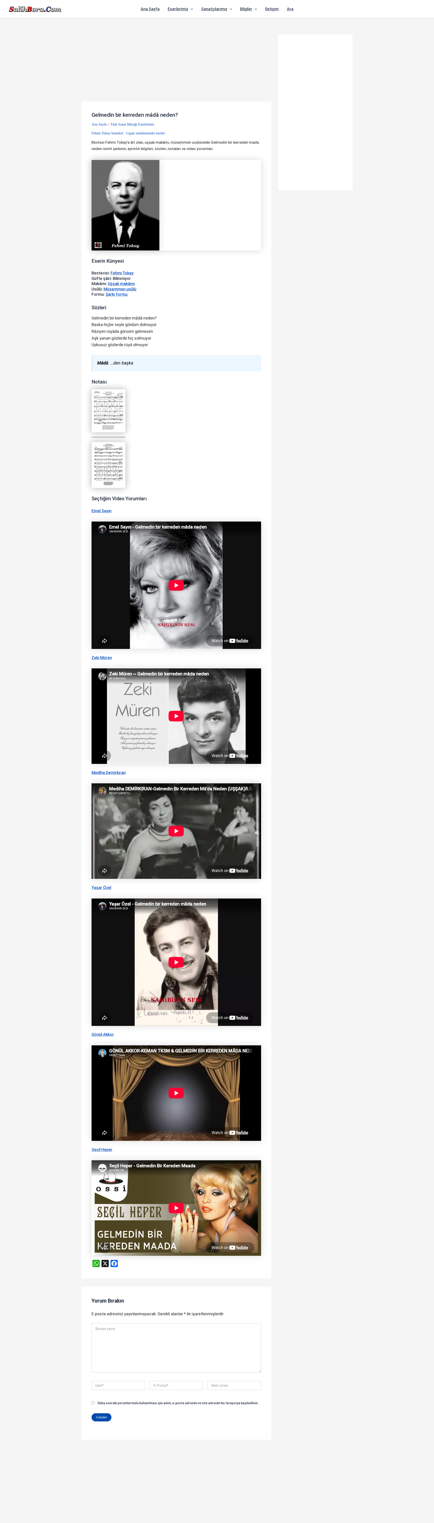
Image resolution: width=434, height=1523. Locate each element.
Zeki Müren (102, 657)
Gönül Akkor (103, 1034)
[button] (190, 9)
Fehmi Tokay (122, 273)
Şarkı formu (116, 294)
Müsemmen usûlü (120, 289)
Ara (290, 9)
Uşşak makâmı (121, 283)
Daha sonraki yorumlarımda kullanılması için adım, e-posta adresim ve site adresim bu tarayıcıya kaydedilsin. (178, 1403)
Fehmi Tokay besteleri (107, 133)
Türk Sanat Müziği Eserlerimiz (132, 124)
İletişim (272, 9)
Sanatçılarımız (214, 9)
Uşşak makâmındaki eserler (145, 133)
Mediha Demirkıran (109, 772)
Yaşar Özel (101, 887)
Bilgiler (246, 9)
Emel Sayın (101, 510)
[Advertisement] (176, 68)
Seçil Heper (102, 1149)
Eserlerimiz (178, 9)
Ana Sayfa (150, 9)
